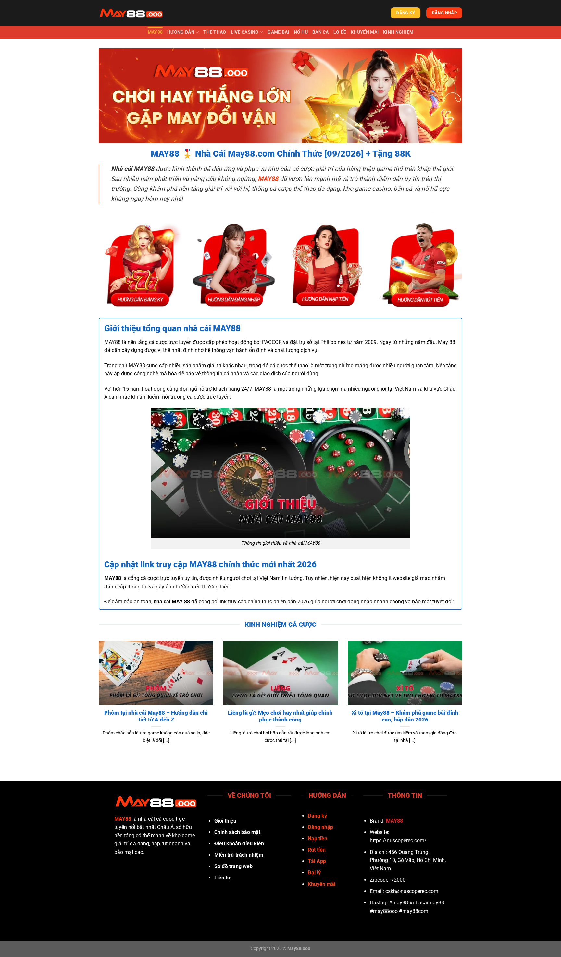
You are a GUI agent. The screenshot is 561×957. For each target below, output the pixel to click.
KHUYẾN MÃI (365, 32)
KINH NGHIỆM (398, 32)
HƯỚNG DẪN (180, 32)
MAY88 (155, 32)
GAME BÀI (278, 32)
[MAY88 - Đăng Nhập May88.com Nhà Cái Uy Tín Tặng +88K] (131, 13)
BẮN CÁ (320, 32)
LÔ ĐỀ (339, 32)
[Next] (463, 700)
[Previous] (97, 700)
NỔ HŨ (301, 32)
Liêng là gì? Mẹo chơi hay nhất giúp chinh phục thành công (280, 716)
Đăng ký (317, 816)
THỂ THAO (214, 32)
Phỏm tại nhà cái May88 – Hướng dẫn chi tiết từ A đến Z (156, 716)
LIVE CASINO (245, 32)
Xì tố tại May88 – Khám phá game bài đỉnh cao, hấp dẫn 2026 (405, 716)
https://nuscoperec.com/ (398, 840)
